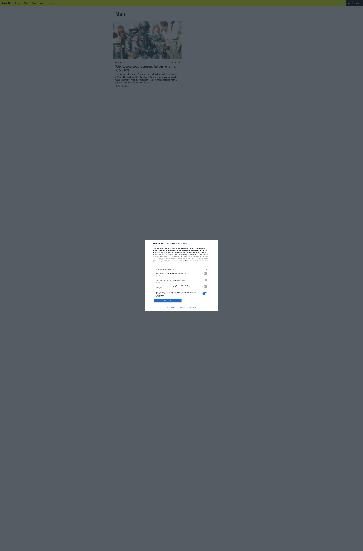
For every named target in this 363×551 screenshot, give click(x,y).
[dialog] (181, 275)
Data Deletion (171, 307)
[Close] (214, 243)
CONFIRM (167, 300)
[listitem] (181, 269)
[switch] (204, 273)
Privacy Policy (192, 307)
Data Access (181, 307)
